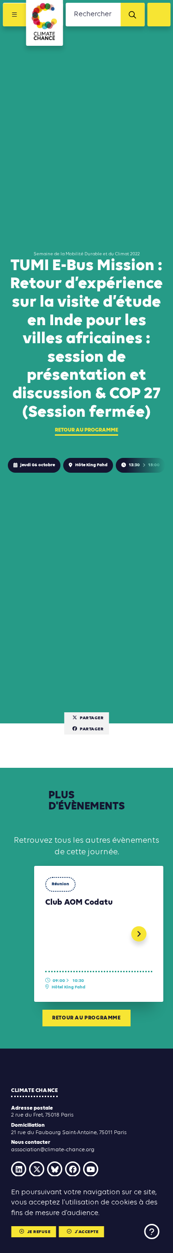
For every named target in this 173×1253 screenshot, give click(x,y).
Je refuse (39, 1232)
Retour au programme (86, 430)
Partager (91, 718)
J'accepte (87, 1232)
